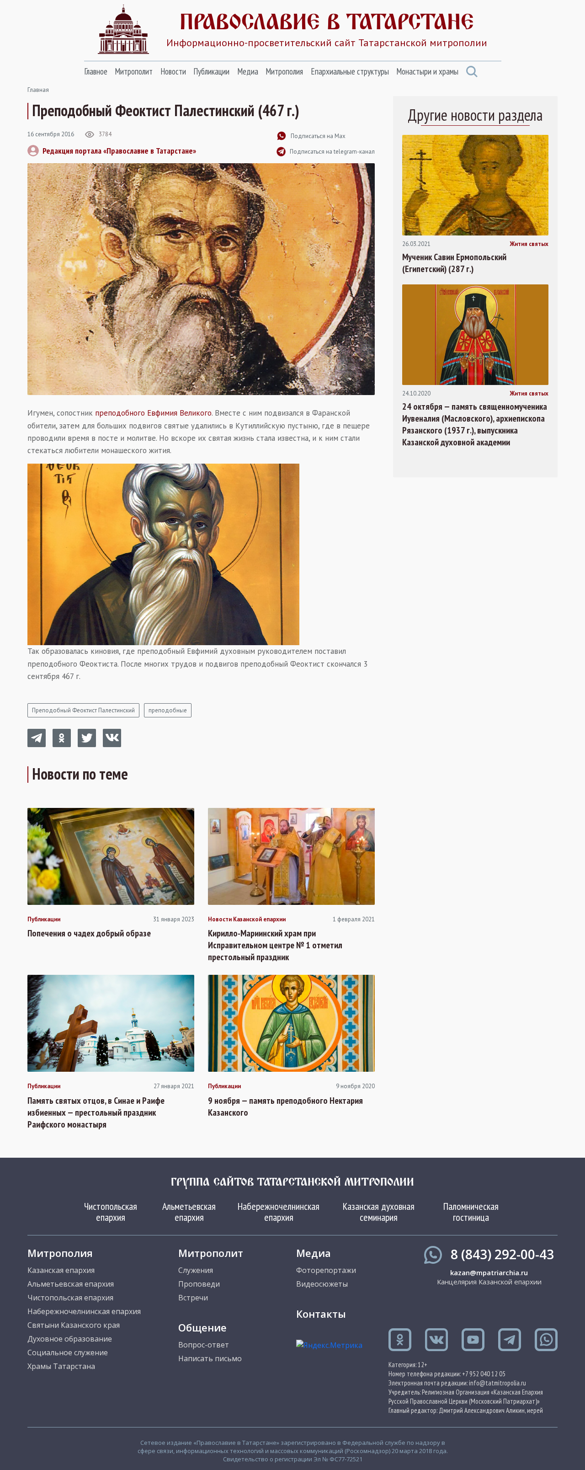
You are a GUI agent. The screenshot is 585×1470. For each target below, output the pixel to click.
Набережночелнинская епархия (278, 1212)
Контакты (321, 1313)
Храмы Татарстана (61, 1366)
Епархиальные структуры (350, 71)
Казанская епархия (61, 1270)
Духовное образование (69, 1338)
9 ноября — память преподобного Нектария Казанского (285, 1106)
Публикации (211, 71)
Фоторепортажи (326, 1270)
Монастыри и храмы (427, 71)
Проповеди (199, 1283)
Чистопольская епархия (110, 1212)
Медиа (247, 71)
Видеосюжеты (322, 1283)
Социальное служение (67, 1352)
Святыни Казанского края (73, 1325)
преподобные (168, 710)
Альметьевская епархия (189, 1212)
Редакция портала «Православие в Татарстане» (119, 150)
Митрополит (134, 71)
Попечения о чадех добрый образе (89, 933)
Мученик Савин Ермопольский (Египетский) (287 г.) (454, 263)
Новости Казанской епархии (247, 919)
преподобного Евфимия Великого (153, 413)
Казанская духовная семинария (379, 1212)
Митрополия (284, 71)
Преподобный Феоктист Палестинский (83, 710)
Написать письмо (210, 1358)
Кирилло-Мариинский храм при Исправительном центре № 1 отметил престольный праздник (275, 945)
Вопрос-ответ (203, 1344)
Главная (38, 90)
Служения (195, 1270)
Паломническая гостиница (471, 1212)
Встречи (193, 1297)
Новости (173, 71)
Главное (95, 71)
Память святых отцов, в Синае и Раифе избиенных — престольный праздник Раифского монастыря (96, 1112)
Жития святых (529, 244)
